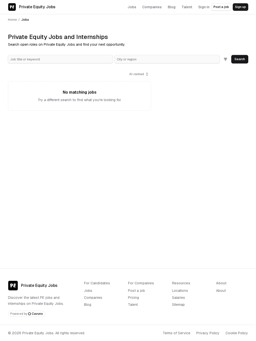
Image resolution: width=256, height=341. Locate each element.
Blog (87, 304)
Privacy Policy (208, 333)
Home (12, 19)
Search (239, 59)
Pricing (133, 297)
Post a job (221, 7)
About (221, 290)
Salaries (178, 297)
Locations (180, 290)
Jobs (88, 290)
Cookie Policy (237, 333)
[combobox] (60, 59)
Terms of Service (176, 333)
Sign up (240, 7)
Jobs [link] (25, 19)
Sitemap (178, 304)
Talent (133, 304)
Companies (93, 297)
